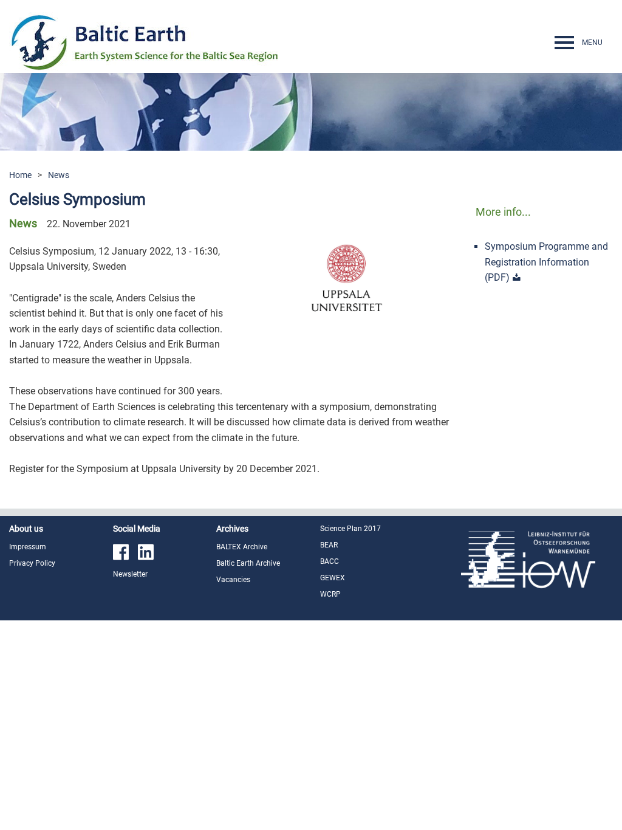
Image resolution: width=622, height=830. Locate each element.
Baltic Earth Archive (248, 563)
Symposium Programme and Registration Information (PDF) (546, 262)
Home (20, 175)
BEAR (329, 545)
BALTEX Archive (241, 547)
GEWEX (332, 578)
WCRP (330, 594)
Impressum (27, 547)
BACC (329, 561)
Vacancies (233, 579)
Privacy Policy (32, 563)
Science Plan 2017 (350, 528)
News (58, 175)
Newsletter (130, 574)
